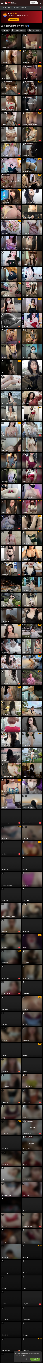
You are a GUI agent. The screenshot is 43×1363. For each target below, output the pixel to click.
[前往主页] (13, 3)
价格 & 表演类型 (20, 30)
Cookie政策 (22, 1355)
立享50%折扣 (14, 19)
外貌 (7, 30)
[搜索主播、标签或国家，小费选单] (40, 8)
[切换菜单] (2, 3)
